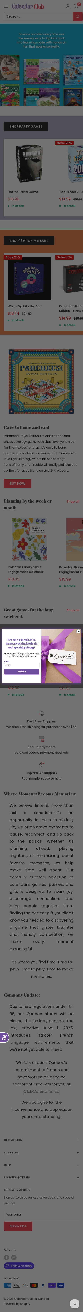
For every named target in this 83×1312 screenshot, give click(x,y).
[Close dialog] (78, 631)
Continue (21, 671)
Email (6, 661)
